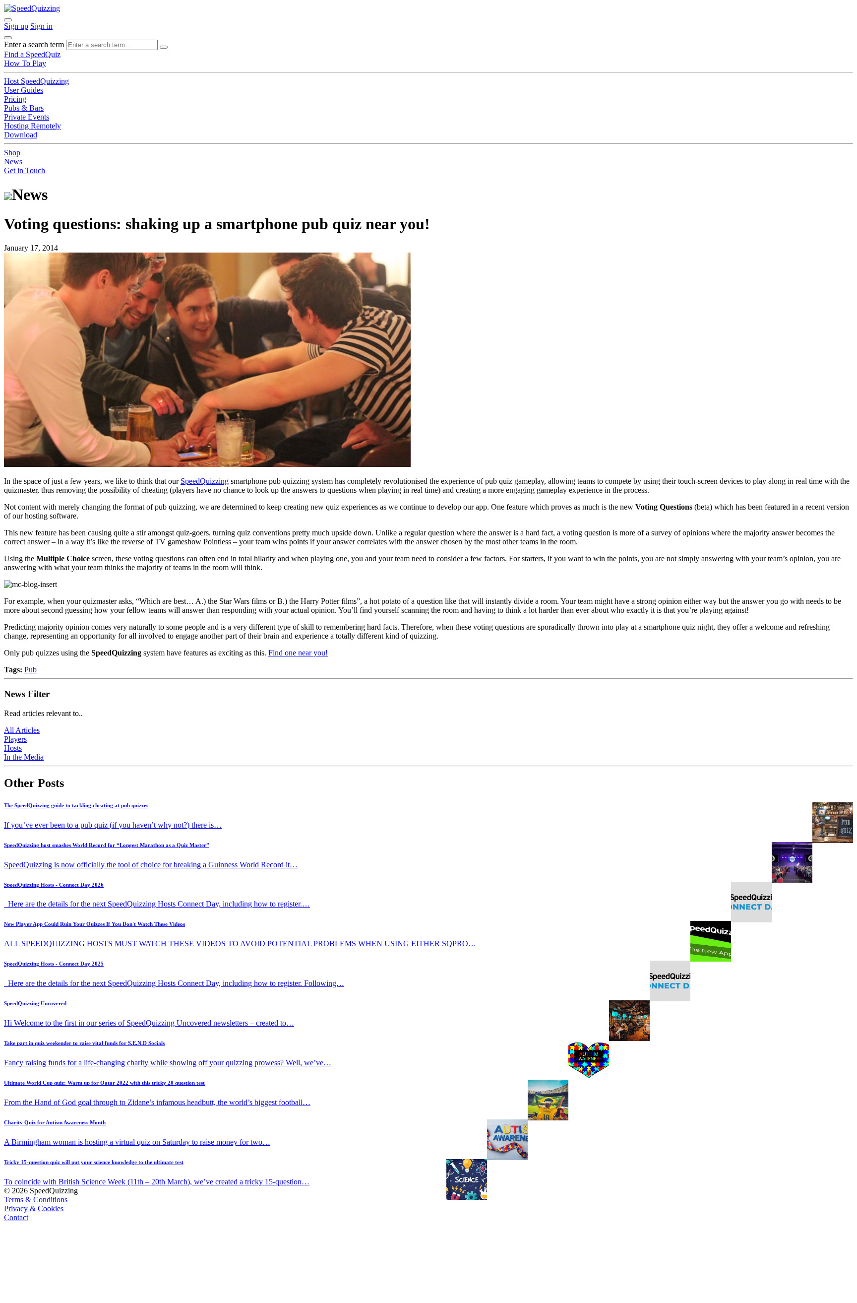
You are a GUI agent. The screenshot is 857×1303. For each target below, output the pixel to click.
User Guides (23, 90)
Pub (30, 669)
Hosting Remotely (32, 126)
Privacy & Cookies (33, 1208)
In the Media (24, 757)
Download (20, 134)
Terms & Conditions (35, 1199)
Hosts (13, 748)
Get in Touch (24, 170)
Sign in (41, 26)
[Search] (164, 47)
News (13, 161)
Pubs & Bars (24, 108)
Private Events (26, 117)
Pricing (15, 99)
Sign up (16, 26)
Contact (16, 1217)
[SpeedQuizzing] (32, 8)
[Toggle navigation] (8, 37)
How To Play (25, 63)
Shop (12, 152)
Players (15, 739)
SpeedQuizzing (205, 481)
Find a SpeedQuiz (32, 54)
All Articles (22, 730)
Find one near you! (298, 653)
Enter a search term (34, 44)
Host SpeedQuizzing (36, 81)
